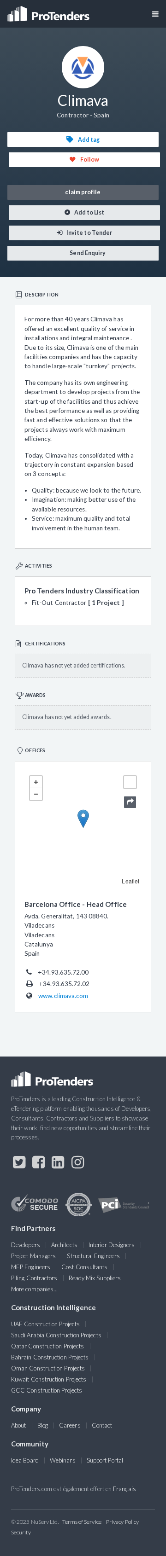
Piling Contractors (34, 1278)
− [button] (36, 794)
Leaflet (130, 881)
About (18, 1425)
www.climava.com (63, 995)
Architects (64, 1244)
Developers (25, 1244)
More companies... (34, 1289)
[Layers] (130, 782)
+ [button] (36, 782)
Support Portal (105, 1460)
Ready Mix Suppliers (95, 1278)
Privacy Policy (122, 1521)
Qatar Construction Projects (47, 1346)
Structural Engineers (93, 1256)
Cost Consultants (84, 1267)
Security (21, 1532)
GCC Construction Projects (46, 1390)
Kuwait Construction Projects (48, 1379)
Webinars (63, 1460)
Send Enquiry (87, 253)
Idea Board (25, 1460)
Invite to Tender (88, 232)
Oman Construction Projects (48, 1368)
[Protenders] (49, 11)
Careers (70, 1425)
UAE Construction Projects (45, 1324)
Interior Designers (112, 1244)
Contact (102, 1425)
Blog (42, 1425)
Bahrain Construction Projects (50, 1357)
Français (124, 1488)
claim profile (83, 192)
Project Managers (33, 1256)
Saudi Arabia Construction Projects (56, 1335)
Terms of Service (81, 1521)
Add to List (89, 212)
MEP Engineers (30, 1267)
